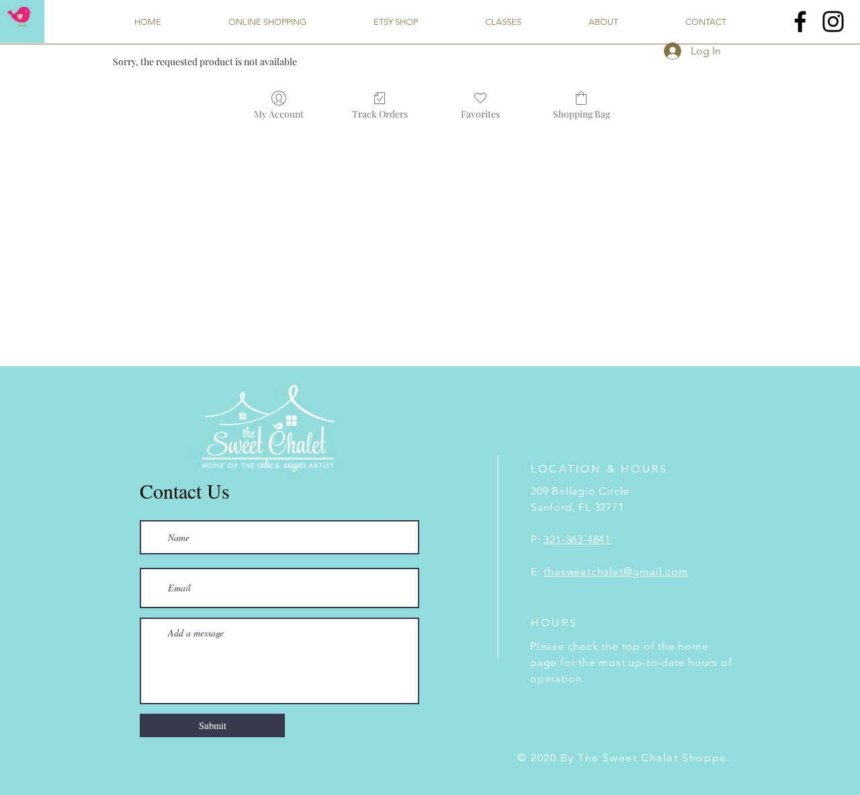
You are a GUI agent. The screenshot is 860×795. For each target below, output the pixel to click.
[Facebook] (800, 21)
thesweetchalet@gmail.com (616, 571)
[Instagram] (833, 21)
